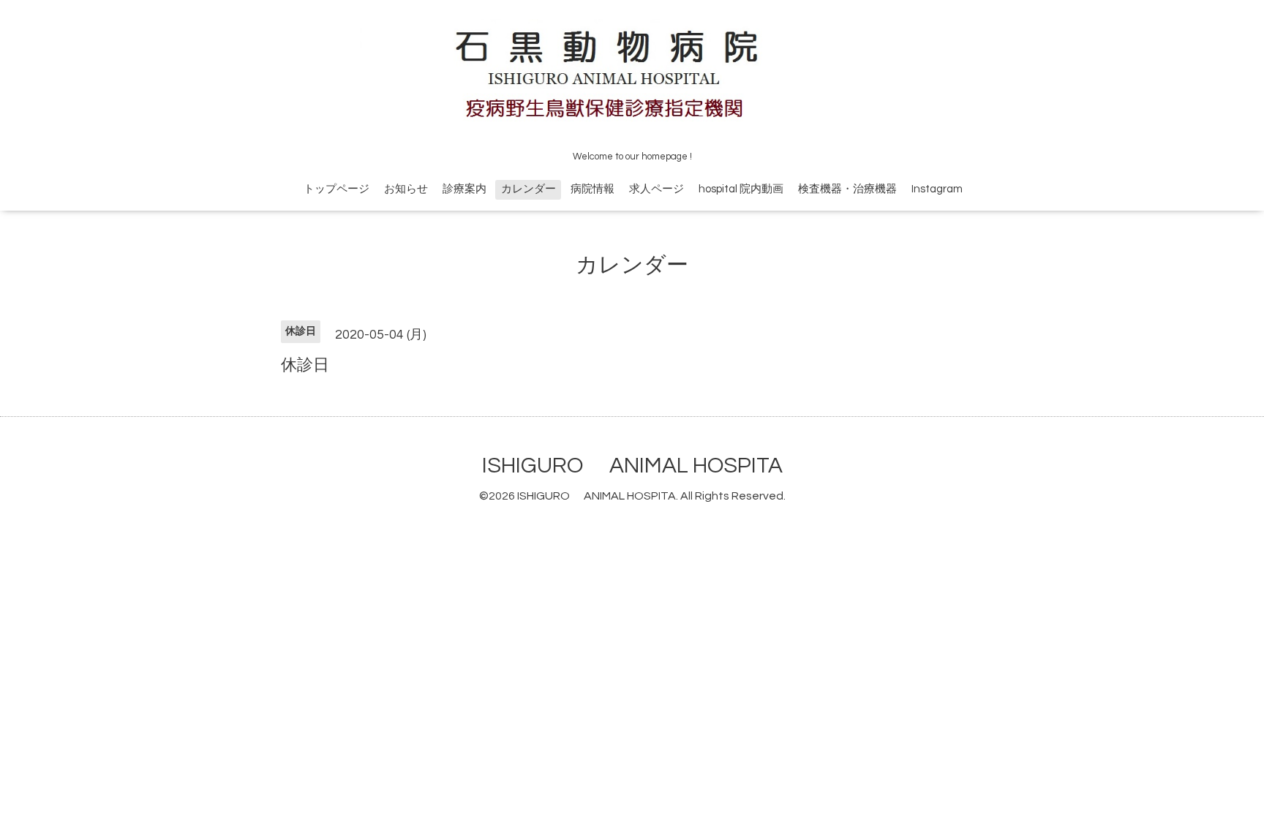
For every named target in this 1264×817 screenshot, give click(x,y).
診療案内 (464, 189)
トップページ (336, 189)
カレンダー (528, 189)
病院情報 (592, 189)
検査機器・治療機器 (847, 189)
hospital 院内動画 (741, 189)
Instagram (937, 189)
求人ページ (656, 189)
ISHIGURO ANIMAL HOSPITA (632, 465)
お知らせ (406, 189)
